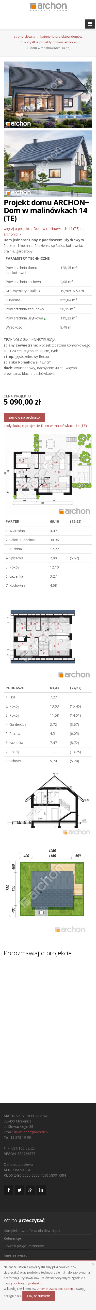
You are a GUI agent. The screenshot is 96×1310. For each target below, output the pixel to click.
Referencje (12, 1238)
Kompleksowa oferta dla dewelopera (33, 1230)
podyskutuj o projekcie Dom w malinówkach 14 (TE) (45, 425)
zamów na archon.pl (24, 417)
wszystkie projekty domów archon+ (50, 42)
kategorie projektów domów (61, 36)
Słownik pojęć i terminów (24, 1246)
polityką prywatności (27, 1283)
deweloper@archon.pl (31, 1132)
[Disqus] (48, 1025)
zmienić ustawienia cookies (56, 1289)
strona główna (24, 36)
